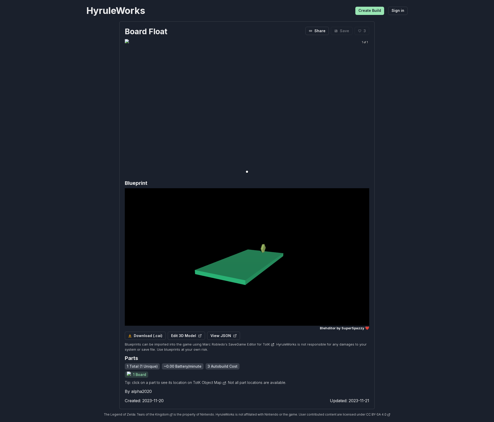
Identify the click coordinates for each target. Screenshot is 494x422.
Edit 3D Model (183, 335)
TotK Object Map (208, 382)
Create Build (369, 10)
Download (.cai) (148, 335)
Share (319, 31)
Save (344, 31)
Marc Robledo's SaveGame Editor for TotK (236, 344)
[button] (247, 172)
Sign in (398, 10)
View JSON (220, 335)
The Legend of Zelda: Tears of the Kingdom (137, 414)
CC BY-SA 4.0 (376, 414)
